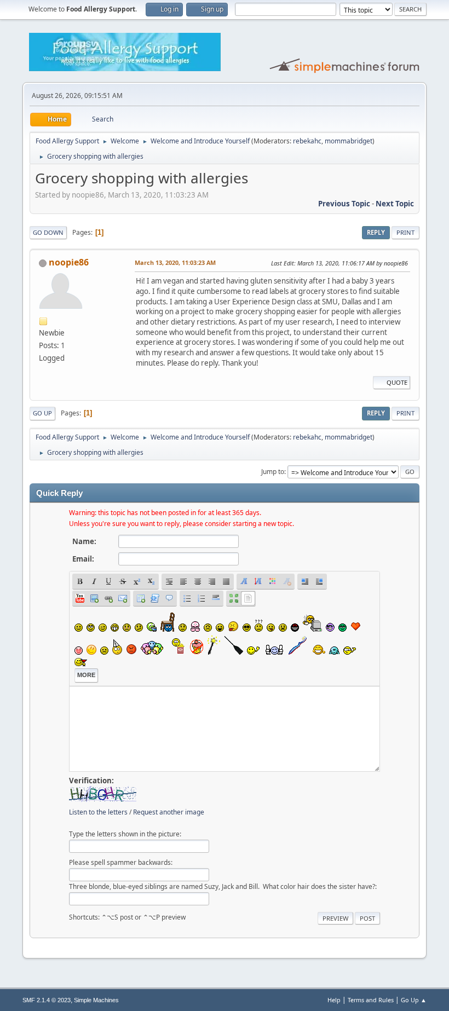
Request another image (168, 812)
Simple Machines (96, 1000)
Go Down (48, 232)
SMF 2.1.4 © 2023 (46, 1000)
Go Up (42, 413)
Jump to (272, 471)
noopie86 (69, 262)
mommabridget (348, 141)
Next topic (395, 204)
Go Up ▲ (414, 1000)
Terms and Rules (371, 1000)
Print (405, 232)
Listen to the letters (98, 812)
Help (334, 1000)
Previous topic (344, 204)
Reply (376, 232)
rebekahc (307, 141)
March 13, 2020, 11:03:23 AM (175, 262)
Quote (397, 382)
